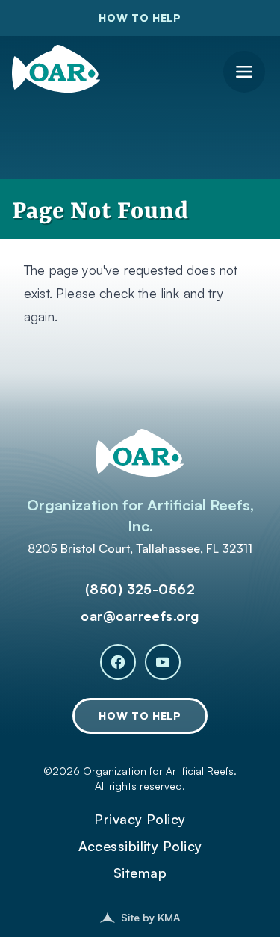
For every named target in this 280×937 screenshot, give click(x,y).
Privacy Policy (139, 819)
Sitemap (140, 873)
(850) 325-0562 (140, 589)
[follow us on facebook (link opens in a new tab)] (118, 662)
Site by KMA (150, 917)
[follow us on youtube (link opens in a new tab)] (163, 662)
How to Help (140, 17)
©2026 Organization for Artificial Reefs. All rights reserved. (140, 778)
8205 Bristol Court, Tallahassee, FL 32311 (140, 548)
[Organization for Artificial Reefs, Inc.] (56, 66)
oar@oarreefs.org (140, 615)
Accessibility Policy (140, 846)
